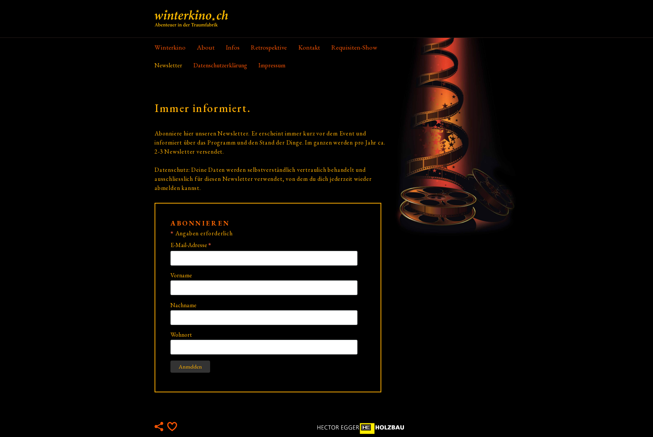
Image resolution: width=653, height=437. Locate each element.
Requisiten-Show (354, 47)
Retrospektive (269, 47)
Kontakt (309, 47)
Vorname (181, 275)
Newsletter (168, 65)
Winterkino (170, 47)
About (206, 47)
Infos (233, 47)
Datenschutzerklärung (220, 65)
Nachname (183, 305)
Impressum (271, 65)
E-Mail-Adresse (190, 245)
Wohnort (181, 335)
